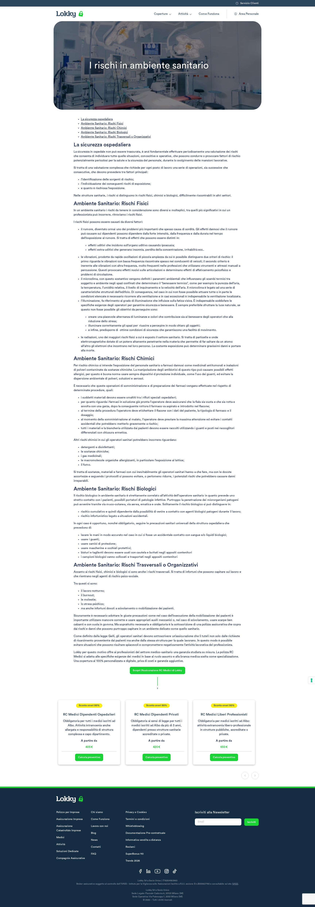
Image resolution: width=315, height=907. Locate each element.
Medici (60, 837)
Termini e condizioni (138, 819)
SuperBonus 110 (135, 854)
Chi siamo (97, 812)
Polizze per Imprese (67, 812)
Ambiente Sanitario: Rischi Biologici (104, 132)
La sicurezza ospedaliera (97, 119)
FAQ (93, 854)
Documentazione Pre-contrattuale (145, 833)
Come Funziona (209, 13)
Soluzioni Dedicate (67, 851)
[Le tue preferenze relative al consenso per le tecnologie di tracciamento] (311, 680)
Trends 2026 (133, 861)
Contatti (96, 847)
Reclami (130, 847)
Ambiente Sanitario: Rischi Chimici (104, 127)
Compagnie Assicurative (70, 858)
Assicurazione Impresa (69, 819)
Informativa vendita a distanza (143, 840)
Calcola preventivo (89, 757)
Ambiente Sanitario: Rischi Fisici (102, 123)
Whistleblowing (135, 826)
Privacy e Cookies (136, 812)
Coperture (161, 13)
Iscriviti (251, 822)
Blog (93, 833)
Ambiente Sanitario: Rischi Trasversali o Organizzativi (116, 136)
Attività (183, 13)
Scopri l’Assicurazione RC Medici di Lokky (157, 670)
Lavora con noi (99, 826)
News (94, 840)
